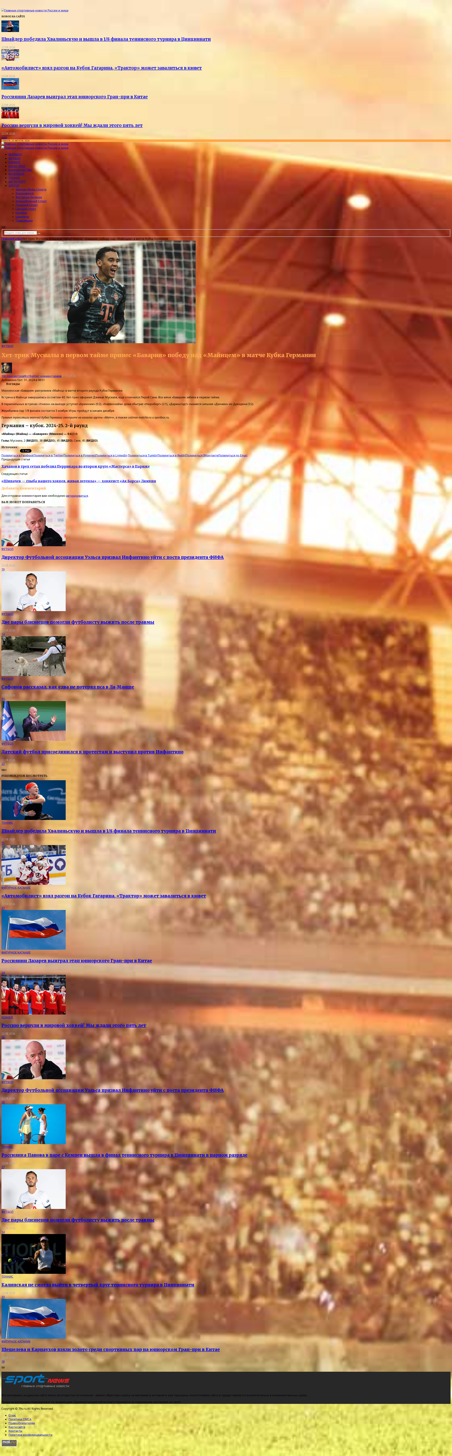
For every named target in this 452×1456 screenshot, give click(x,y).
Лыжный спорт (27, 205)
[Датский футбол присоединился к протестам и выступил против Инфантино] (33, 740)
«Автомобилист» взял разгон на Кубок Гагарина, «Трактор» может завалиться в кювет (101, 68)
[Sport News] (34, 10)
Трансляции (24, 220)
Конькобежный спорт (31, 201)
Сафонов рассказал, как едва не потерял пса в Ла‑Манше (67, 687)
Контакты (15, 1431)
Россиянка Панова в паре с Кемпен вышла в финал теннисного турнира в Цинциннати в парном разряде (124, 1155)
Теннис (14, 178)
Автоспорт (17, 182)
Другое (13, 186)
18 (3, 1362)
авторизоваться (77, 496)
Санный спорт (26, 209)
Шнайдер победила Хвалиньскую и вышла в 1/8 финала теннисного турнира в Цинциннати (106, 39)
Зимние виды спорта (31, 189)
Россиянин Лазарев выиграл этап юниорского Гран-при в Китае (74, 96)
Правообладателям (21, 1423)
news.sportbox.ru (31, 447)
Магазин (15, 154)
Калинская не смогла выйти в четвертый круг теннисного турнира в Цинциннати (97, 1285)
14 (3, 634)
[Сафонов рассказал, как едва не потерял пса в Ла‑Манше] (33, 675)
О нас (12, 1415)
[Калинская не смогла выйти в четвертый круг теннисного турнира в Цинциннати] (33, 1273)
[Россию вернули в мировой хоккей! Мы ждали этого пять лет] (10, 117)
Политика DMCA (19, 1419)
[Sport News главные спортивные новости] (36, 1388)
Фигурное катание (29, 197)
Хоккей (14, 162)
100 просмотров (12, 376)
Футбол (14, 158)
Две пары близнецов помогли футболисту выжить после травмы (77, 622)
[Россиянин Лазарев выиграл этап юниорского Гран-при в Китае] (10, 88)
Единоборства (20, 170)
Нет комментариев (47, 376)
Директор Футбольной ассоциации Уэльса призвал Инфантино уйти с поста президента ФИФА (112, 557)
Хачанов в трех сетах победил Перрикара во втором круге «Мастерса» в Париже (75, 466)
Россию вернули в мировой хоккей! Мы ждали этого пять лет (72, 125)
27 (3, 1167)
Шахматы (22, 217)
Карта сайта (16, 1427)
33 (3, 699)
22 (3, 764)
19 (3, 569)
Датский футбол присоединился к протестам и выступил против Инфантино (92, 752)
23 (3, 908)
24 (3, 973)
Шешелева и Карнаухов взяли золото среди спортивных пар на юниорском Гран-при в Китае (110, 1349)
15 (3, 843)
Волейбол (16, 174)
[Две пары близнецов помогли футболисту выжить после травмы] (33, 610)
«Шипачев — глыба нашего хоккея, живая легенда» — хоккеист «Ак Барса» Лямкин (78, 481)
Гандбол (21, 213)
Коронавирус (25, 193)
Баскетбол (16, 166)
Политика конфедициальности (30, 1435)
